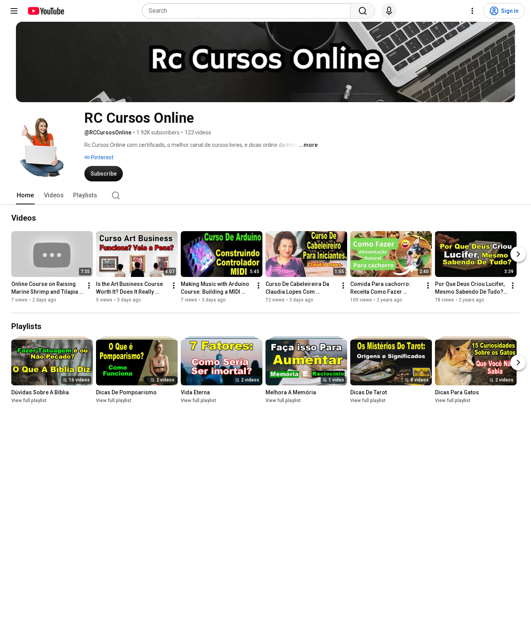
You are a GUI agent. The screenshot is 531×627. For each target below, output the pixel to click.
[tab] (25, 195)
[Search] (362, 11)
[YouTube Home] (46, 11)
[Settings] (472, 11)
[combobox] (248, 11)
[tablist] (265, 195)
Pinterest (102, 157)
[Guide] (14, 11)
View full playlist (29, 400)
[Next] (518, 254)
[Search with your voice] (389, 11)
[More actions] (89, 285)
